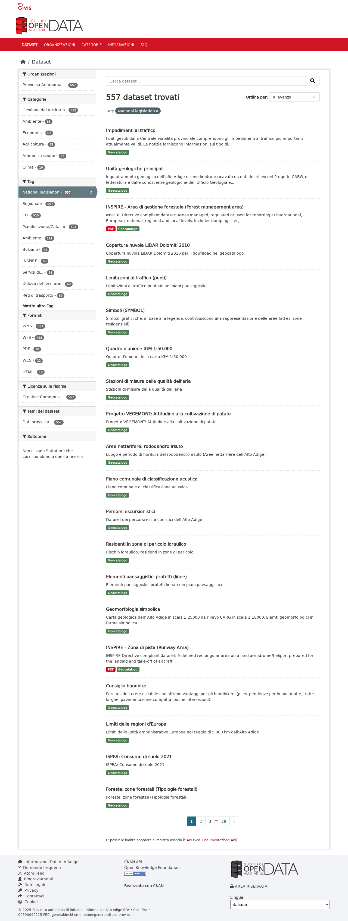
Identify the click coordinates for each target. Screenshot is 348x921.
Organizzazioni (59, 45)
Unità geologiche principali (134, 168)
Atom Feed (34, 873)
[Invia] (313, 81)
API (189, 840)
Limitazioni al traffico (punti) (136, 277)
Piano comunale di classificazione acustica (152, 478)
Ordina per (256, 97)
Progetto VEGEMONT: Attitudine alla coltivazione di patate (168, 413)
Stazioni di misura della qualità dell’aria (148, 381)
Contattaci (33, 896)
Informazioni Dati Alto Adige (51, 862)
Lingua (236, 897)
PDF (111, 229)
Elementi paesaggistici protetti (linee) (146, 576)
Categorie (92, 45)
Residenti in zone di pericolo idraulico (146, 543)
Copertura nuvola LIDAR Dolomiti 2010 (148, 245)
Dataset (30, 45)
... (216, 819)
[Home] (23, 61)
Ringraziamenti (38, 879)
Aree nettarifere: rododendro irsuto (144, 446)
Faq (144, 45)
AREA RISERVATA (251, 886)
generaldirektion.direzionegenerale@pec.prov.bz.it (93, 914)
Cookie (30, 901)
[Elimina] (157, 111)
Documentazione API (219, 840)
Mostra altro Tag (38, 306)
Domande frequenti (41, 867)
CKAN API (133, 862)
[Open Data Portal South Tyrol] (49, 25)
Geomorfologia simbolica (133, 609)
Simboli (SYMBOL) (125, 310)
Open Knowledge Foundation (152, 867)
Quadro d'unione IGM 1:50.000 (139, 348)
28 (223, 821)
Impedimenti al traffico (131, 130)
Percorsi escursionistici (130, 511)
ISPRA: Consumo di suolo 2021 (139, 756)
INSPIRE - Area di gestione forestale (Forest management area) (175, 206)
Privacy (30, 890)
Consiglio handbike (126, 685)
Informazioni (121, 45)
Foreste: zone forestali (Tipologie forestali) (151, 789)
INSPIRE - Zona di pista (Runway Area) (147, 647)
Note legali (34, 884)
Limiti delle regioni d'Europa (136, 723)
